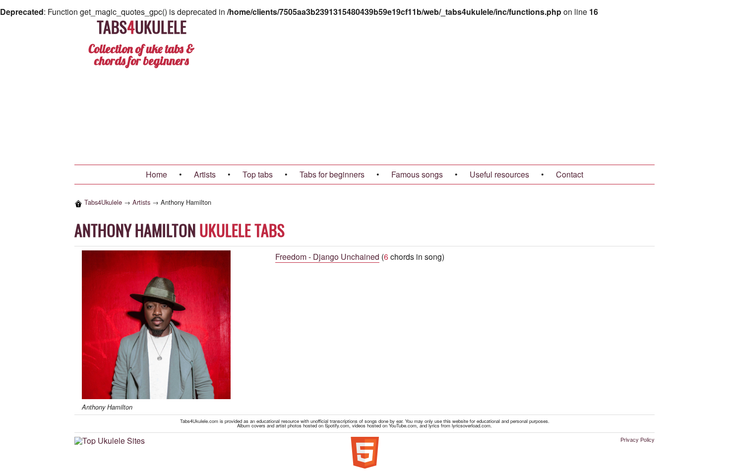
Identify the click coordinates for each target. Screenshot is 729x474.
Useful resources (499, 174)
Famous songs (417, 174)
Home (156, 174)
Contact (569, 174)
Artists (205, 174)
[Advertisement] (469, 90)
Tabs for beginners (332, 174)
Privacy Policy (637, 439)
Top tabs (258, 174)
